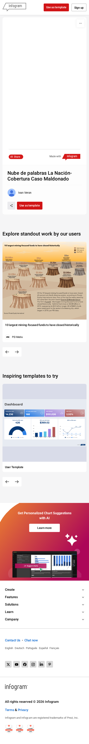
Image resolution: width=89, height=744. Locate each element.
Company (12, 619)
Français (54, 648)
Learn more (44, 528)
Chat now (31, 640)
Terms (9, 710)
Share (17, 156)
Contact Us (12, 640)
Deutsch (19, 648)
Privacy (23, 710)
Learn (9, 612)
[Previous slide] (7, 352)
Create (9, 590)
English (9, 648)
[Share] (11, 206)
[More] (80, 23)
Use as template (56, 7)
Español (43, 648)
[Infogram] (14, 7)
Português (31, 648)
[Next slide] (17, 352)
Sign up (79, 7)
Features (11, 597)
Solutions (11, 604)
